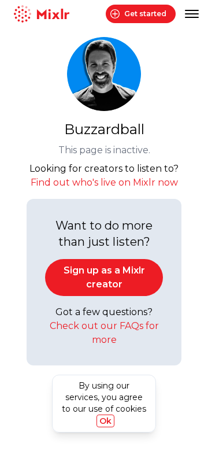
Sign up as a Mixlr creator (104, 277)
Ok (105, 421)
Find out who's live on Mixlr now (104, 182)
